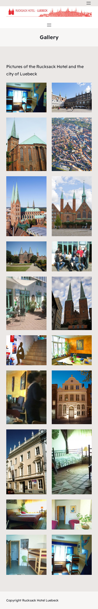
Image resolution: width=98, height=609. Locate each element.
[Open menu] (88, 3)
